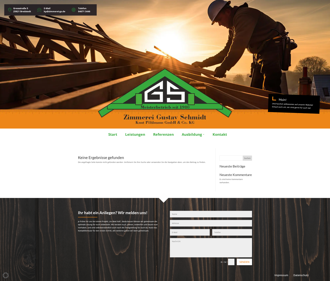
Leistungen (135, 134)
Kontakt (220, 134)
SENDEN (244, 262)
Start (112, 134)
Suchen (247, 158)
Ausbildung (192, 134)
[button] (5, 275)
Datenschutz (301, 275)
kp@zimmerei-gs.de (54, 11)
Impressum (281, 275)
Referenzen (163, 134)
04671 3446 (84, 11)
